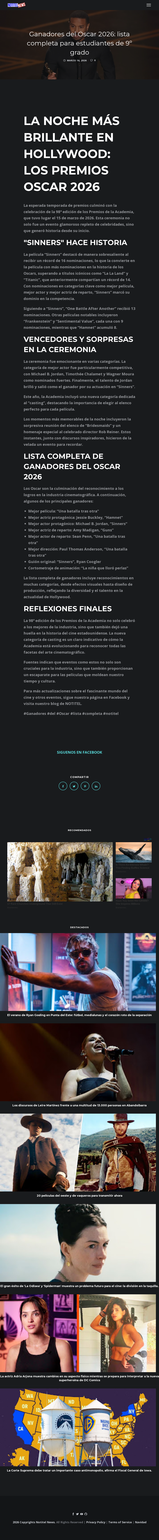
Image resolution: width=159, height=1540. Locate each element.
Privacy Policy (95, 1522)
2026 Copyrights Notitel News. (34, 1522)
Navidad (140, 1522)
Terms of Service (120, 1522)
